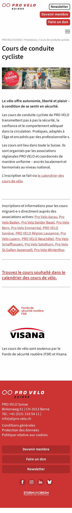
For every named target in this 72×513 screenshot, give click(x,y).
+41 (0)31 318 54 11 (24, 414)
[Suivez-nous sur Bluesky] (49, 482)
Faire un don (58, 22)
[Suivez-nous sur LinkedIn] (40, 482)
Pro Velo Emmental (26, 228)
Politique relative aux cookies (25, 435)
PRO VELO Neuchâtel (38, 239)
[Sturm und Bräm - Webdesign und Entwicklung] (36, 493)
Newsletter (59, 6)
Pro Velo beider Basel (38, 222)
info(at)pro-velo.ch (16, 418)
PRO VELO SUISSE (12, 40)
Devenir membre (54, 14)
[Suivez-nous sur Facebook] (22, 482)
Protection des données (20, 430)
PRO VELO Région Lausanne (37, 233)
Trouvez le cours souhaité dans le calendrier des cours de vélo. (33, 275)
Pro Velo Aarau (46, 217)
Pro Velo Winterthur (49, 250)
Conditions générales (18, 425)
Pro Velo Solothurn (39, 244)
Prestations (30, 40)
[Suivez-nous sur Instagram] (31, 482)
